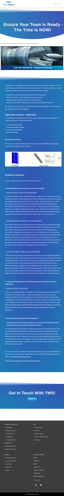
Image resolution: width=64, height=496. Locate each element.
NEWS (35, 457)
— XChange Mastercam (10, 440)
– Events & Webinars (38, 470)
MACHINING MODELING (11, 424)
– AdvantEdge (8, 427)
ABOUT (35, 464)
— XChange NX (8, 436)
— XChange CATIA (9, 433)
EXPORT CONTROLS (39, 476)
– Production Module (9, 430)
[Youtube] (41, 485)
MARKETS (7, 454)
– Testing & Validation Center (41, 436)
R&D (34, 424)
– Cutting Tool (8, 467)
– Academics (36, 440)
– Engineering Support (10, 446)
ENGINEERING (8, 443)
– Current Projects (38, 427)
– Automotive (7, 464)
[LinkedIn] (36, 485)
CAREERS (36, 461)
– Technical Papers (38, 433)
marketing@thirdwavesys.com (21, 356)
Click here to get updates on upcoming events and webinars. (23, 361)
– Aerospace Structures (10, 461)
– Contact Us (36, 467)
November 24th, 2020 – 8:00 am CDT (18, 322)
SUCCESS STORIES (38, 454)
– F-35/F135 (36, 430)
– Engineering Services (10, 449)
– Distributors (36, 473)
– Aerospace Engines (10, 457)
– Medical (7, 470)
